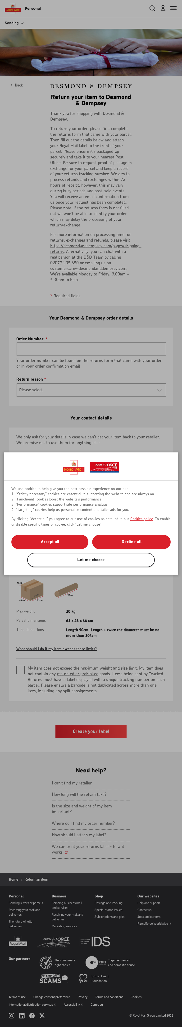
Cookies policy (141, 519)
